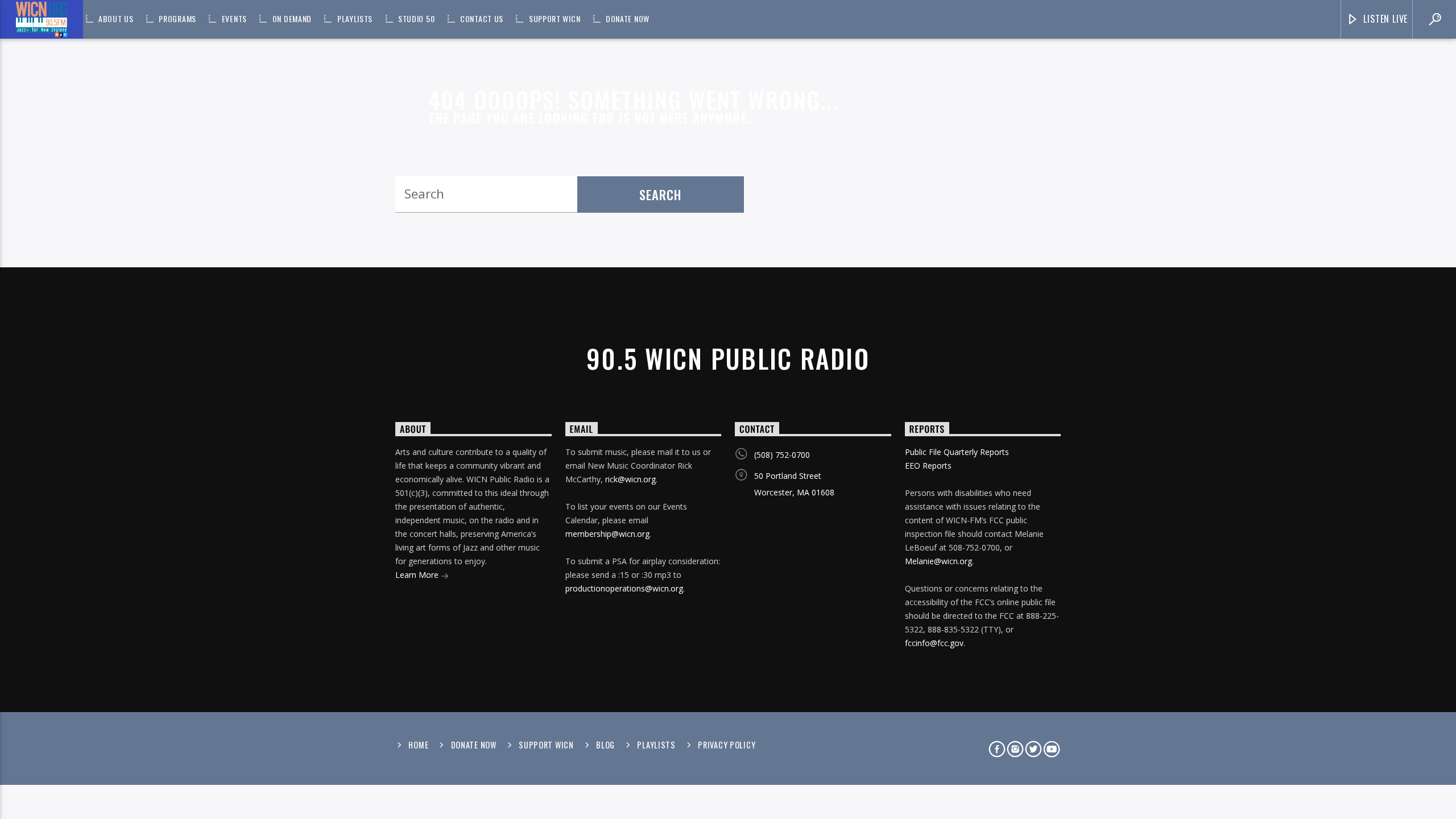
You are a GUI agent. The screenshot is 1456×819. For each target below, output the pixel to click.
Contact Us (481, 18)
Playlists (355, 18)
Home (418, 745)
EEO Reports (928, 465)
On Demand (292, 18)
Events (234, 18)
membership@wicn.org (607, 533)
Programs (177, 18)
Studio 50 (416, 18)
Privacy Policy (726, 745)
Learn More (418, 574)
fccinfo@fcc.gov (934, 643)
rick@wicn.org (630, 479)
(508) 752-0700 (782, 454)
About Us (116, 18)
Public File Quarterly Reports (957, 451)
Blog (605, 745)
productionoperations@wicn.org (624, 588)
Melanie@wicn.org (938, 561)
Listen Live (1384, 19)
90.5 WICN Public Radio (728, 358)
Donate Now (628, 18)
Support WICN (554, 18)
